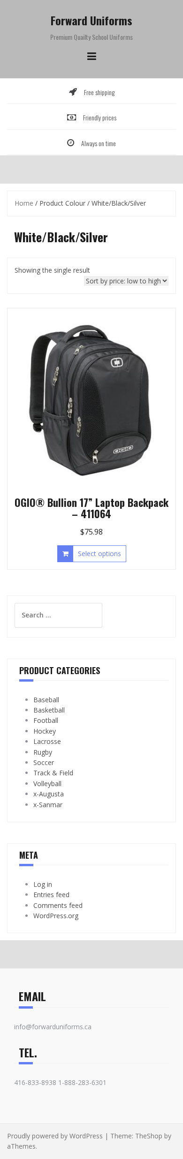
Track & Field (53, 772)
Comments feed (58, 905)
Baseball (46, 699)
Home (24, 203)
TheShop (148, 1135)
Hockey (44, 731)
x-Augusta (48, 793)
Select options (99, 553)
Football (45, 720)
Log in (42, 884)
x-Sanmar (47, 804)
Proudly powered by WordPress (55, 1135)
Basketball (49, 710)
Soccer (43, 762)
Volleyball (47, 783)
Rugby (42, 752)
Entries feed (51, 894)
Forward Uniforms (91, 20)
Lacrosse (47, 741)
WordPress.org (55, 915)
